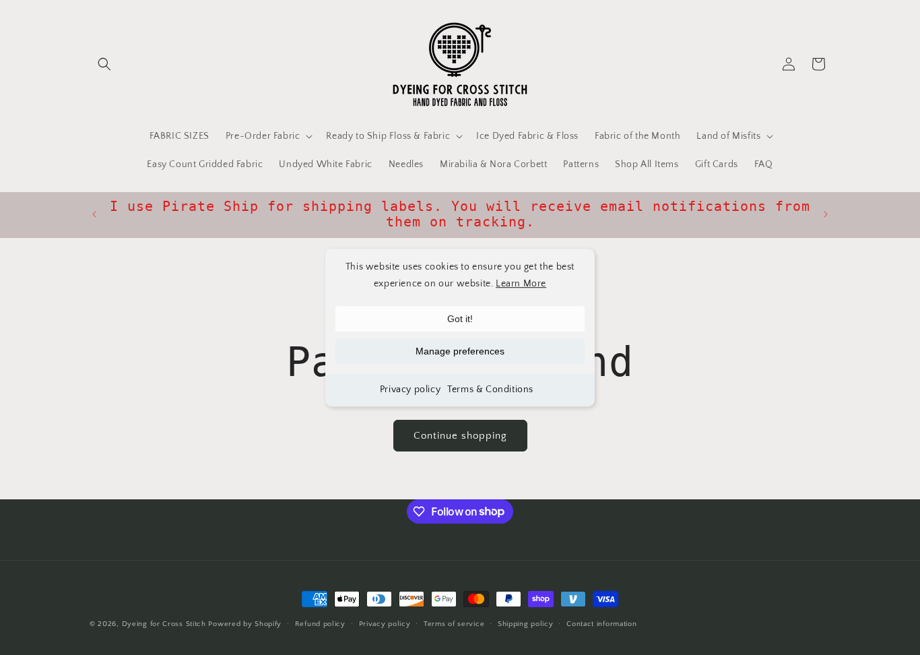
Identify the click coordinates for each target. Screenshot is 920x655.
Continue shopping (460, 435)
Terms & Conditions (490, 390)
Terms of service (454, 623)
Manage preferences (460, 351)
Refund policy (320, 623)
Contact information (601, 623)
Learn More (521, 283)
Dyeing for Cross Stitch (164, 624)
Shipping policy (526, 623)
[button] (104, 64)
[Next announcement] (826, 214)
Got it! (460, 319)
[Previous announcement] (94, 214)
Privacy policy (410, 390)
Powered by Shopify (245, 624)
